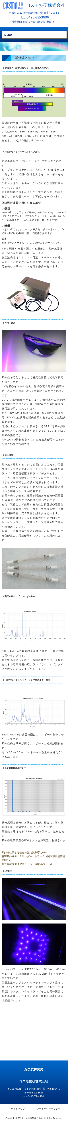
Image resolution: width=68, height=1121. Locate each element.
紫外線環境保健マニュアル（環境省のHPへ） (27, 863)
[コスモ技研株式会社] (34, 5)
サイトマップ (18, 1108)
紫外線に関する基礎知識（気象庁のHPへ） (26, 852)
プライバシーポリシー (48, 1108)
